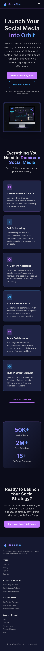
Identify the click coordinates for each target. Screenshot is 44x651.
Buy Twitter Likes (9, 605)
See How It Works (22, 84)
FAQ (4, 619)
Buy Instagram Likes (10, 585)
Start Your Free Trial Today (22, 524)
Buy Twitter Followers (11, 602)
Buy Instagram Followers (12, 588)
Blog (4, 632)
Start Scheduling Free (22, 75)
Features (6, 564)
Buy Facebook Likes (11, 609)
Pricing (5, 568)
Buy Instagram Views (11, 591)
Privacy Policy (8, 626)
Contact (6, 623)
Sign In (5, 571)
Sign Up (6, 574)
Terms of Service (9, 629)
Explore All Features (22, 399)
